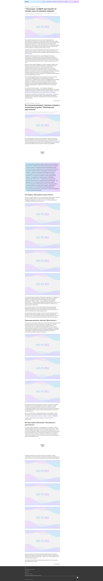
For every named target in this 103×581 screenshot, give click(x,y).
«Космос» (55, 414)
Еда (62, 1)
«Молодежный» (34, 415)
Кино (44, 1)
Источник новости (57, 100)
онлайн (30, 53)
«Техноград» (49, 94)
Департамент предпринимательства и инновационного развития (40, 92)
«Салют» (49, 415)
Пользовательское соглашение (30, 569)
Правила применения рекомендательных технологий (33, 575)
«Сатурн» (40, 415)
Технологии (49, 1)
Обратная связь (27, 570)
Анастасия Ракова (55, 142)
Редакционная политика (28, 573)
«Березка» (55, 415)
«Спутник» (27, 415)
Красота (55, 1)
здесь (55, 317)
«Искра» (45, 415)
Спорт (66, 1)
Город (59, 1)
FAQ (25, 567)
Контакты (26, 572)
